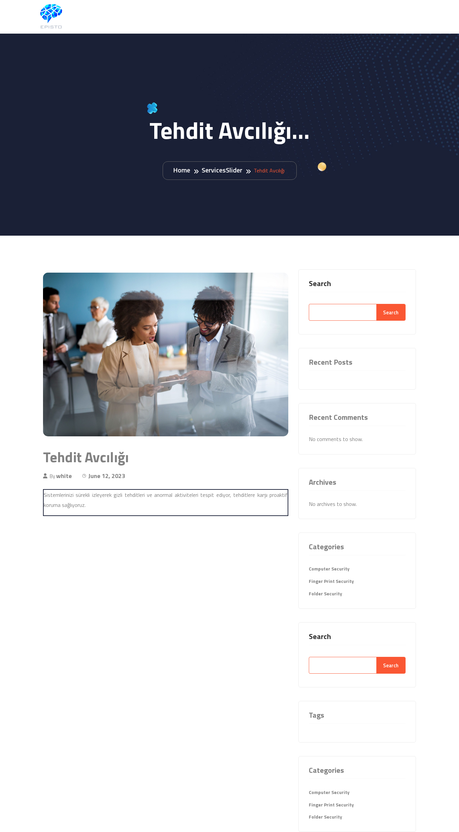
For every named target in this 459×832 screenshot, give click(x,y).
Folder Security (325, 593)
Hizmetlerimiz (316, 16)
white (64, 475)
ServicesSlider (222, 170)
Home (181, 170)
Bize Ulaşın (402, 16)
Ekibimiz (361, 16)
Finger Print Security (331, 581)
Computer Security (329, 568)
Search (320, 283)
